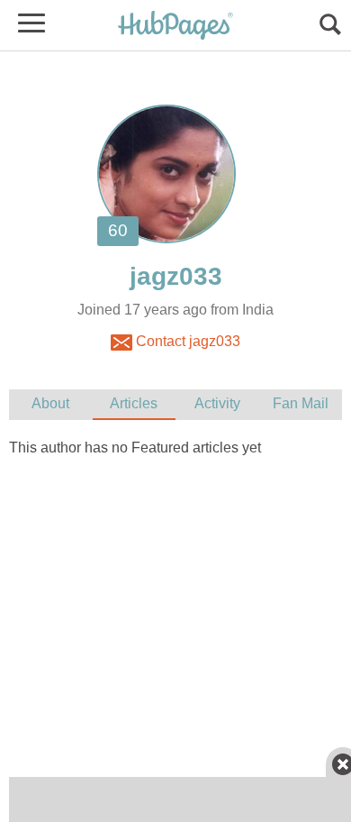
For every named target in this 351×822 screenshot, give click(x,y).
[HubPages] (175, 26)
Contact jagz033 (186, 341)
